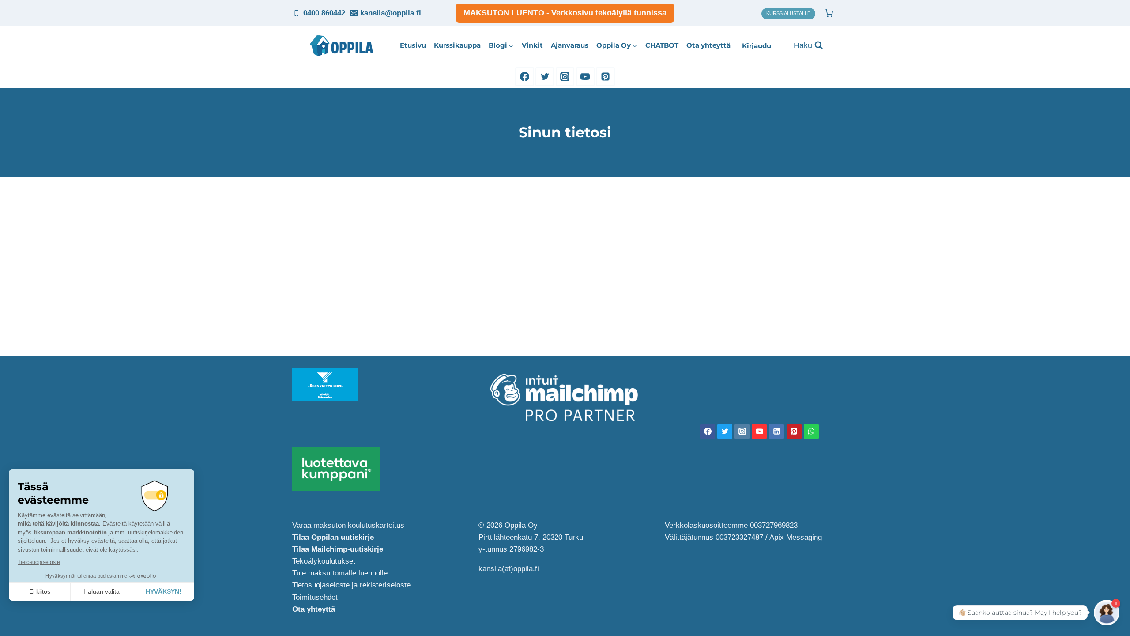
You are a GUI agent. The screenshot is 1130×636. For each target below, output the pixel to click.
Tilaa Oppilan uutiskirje (333, 537)
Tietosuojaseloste (39, 562)
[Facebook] (524, 76)
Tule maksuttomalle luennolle (340, 573)
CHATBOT (661, 45)
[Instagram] (565, 76)
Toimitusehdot (315, 597)
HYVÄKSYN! (163, 591)
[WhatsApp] (811, 431)
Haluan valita (101, 591)
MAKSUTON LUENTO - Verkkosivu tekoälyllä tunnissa (565, 12)
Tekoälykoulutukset (323, 561)
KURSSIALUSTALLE (788, 13)
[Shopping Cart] (829, 13)
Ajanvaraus (569, 45)
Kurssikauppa (457, 45)
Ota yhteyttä (708, 45)
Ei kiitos (39, 591)
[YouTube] (585, 76)
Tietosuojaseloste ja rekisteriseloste (351, 585)
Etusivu (413, 45)
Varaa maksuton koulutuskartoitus (348, 525)
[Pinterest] (605, 76)
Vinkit (532, 45)
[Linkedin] (776, 431)
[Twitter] (544, 76)
